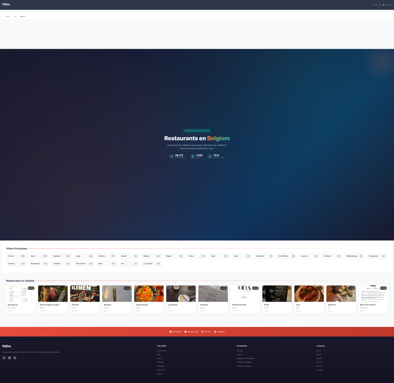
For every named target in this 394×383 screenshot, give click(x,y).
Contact (239, 354)
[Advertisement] (197, 34)
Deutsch (319, 366)
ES (380, 5)
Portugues (319, 370)
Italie (158, 354)
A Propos (240, 351)
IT (372, 5)
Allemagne (160, 366)
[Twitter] (15, 358)
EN (376, 5)
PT (391, 5)
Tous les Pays (161, 351)
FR (383, 5)
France (159, 358)
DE (387, 5)
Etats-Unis (160, 370)
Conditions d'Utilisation (244, 362)
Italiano (318, 351)
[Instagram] (9, 358)
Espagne (160, 362)
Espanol (319, 358)
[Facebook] (4, 358)
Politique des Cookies (244, 366)
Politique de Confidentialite (246, 358)
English (318, 354)
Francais (319, 362)
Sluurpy (159, 374)
